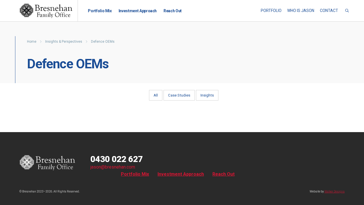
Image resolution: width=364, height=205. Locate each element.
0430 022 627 (116, 159)
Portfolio (271, 10)
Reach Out (173, 11)
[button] (347, 11)
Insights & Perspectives (64, 42)
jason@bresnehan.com (112, 167)
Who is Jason (300, 10)
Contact (329, 10)
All (156, 95)
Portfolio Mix (99, 11)
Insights (207, 95)
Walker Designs (334, 191)
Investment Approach (138, 11)
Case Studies (179, 95)
